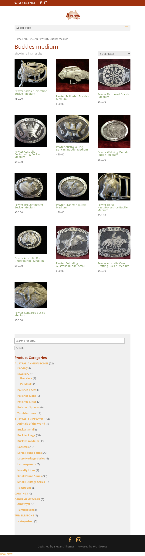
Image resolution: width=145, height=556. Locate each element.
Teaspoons (24, 487)
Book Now (6, 554)
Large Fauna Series (29, 453)
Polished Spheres (28, 407)
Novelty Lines (26, 470)
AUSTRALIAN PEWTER (36, 39)
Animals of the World (31, 423)
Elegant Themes (64, 546)
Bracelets (26, 378)
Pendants (26, 384)
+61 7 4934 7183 (26, 3)
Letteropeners (26, 464)
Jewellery (23, 374)
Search (20, 348)
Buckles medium (28, 441)
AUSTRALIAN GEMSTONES (31, 363)
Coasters (23, 447)
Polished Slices (26, 401)
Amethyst (23, 504)
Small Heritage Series (31, 482)
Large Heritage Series (31, 458)
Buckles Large (26, 435)
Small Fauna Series (29, 476)
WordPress (100, 546)
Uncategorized (24, 521)
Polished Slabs (26, 396)
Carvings (23, 368)
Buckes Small (26, 429)
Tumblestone (26, 510)
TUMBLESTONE (24, 515)
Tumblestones (26, 413)
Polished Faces (26, 390)
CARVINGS (21, 493)
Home (18, 39)
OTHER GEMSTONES (27, 499)
